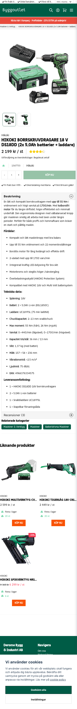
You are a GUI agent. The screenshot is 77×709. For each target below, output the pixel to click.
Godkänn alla (38, 689)
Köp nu (19, 522)
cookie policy (58, 679)
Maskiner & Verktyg (14, 426)
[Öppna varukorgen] (64, 10)
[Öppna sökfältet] (51, 10)
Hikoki (5, 135)
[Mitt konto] (57, 10)
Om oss (42, 650)
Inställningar (38, 699)
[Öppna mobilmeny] (71, 10)
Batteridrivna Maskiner (57, 426)
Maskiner (35, 426)
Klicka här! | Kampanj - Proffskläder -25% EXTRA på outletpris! (38, 20)
